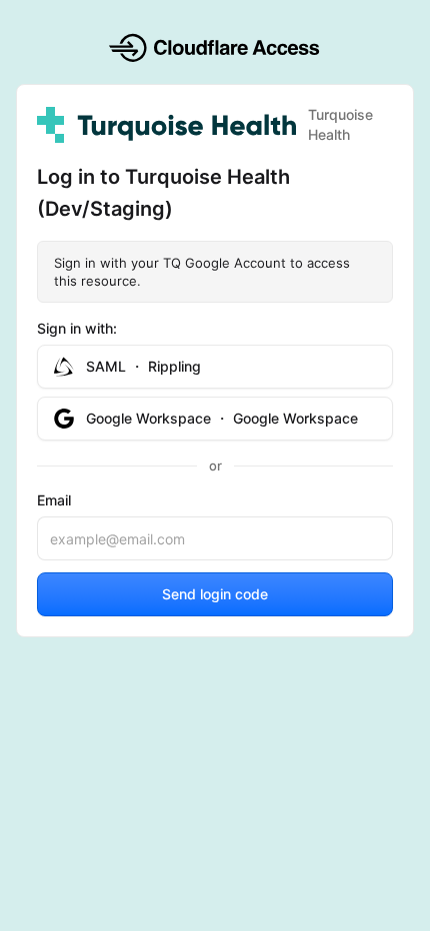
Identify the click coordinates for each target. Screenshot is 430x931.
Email (54, 499)
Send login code (215, 593)
